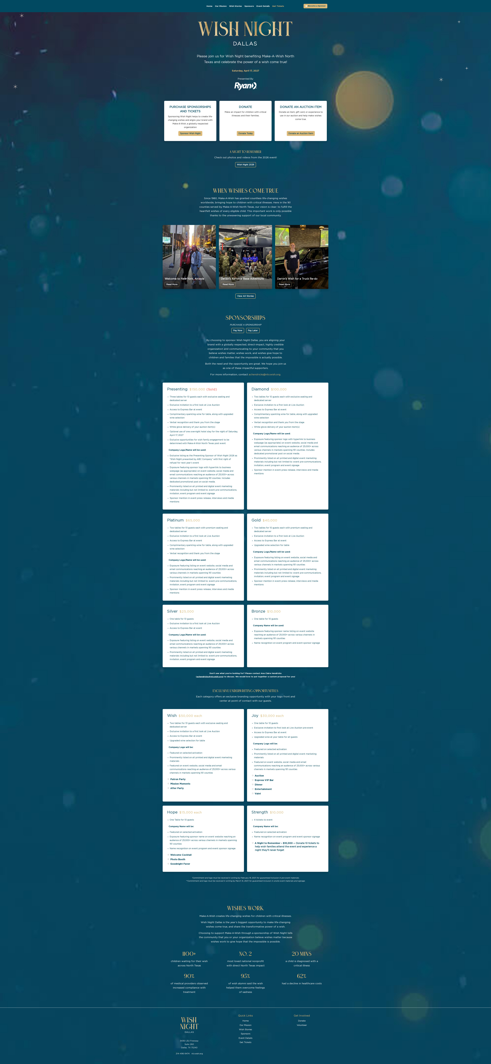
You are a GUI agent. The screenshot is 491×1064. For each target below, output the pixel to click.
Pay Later (253, 331)
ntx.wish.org (197, 1054)
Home (209, 6)
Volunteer (302, 1025)
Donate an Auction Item (300, 107)
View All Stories (245, 296)
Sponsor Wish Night (190, 133)
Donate (245, 107)
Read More (171, 284)
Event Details (263, 6)
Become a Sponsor (317, 6)
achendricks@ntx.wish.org (264, 374)
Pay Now (237, 331)
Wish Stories (235, 6)
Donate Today (245, 133)
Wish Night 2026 (245, 165)
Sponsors (249, 6)
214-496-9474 (183, 1054)
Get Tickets (278, 6)
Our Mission (221, 6)
